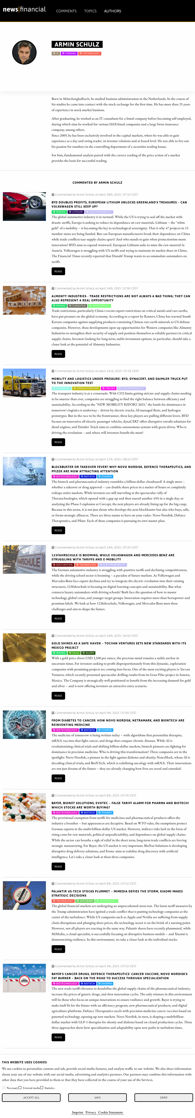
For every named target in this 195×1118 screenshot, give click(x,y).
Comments (66, 11)
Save (97, 1097)
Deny (163, 1097)
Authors (112, 11)
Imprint (77, 1112)
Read (58, 271)
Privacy (91, 1112)
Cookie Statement (110, 1112)
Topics (90, 11)
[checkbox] (4, 1088)
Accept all (31, 1097)
